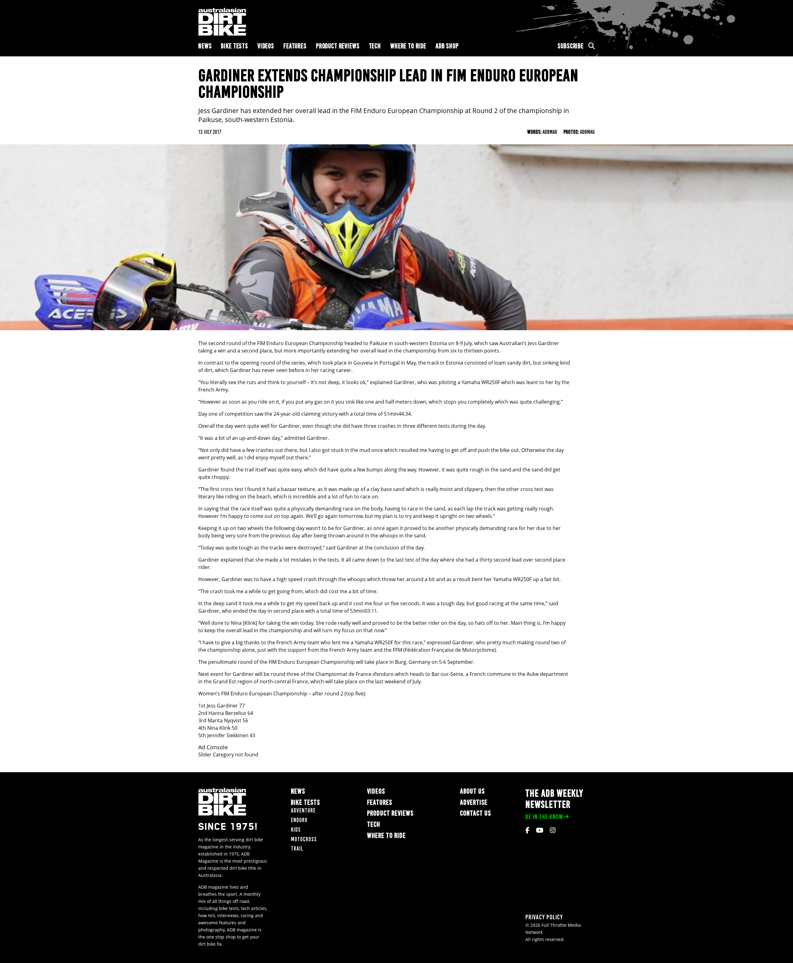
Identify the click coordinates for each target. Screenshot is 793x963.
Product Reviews (338, 46)
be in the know (544, 816)
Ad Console (213, 747)
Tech (375, 46)
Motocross (304, 839)
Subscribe (571, 46)
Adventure (303, 810)
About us (472, 791)
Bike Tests (234, 46)
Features (295, 46)
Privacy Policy (544, 917)
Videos (265, 46)
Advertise (474, 802)
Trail (297, 848)
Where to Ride (408, 46)
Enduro (299, 820)
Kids (296, 829)
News (205, 46)
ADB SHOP (447, 46)
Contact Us (475, 813)
